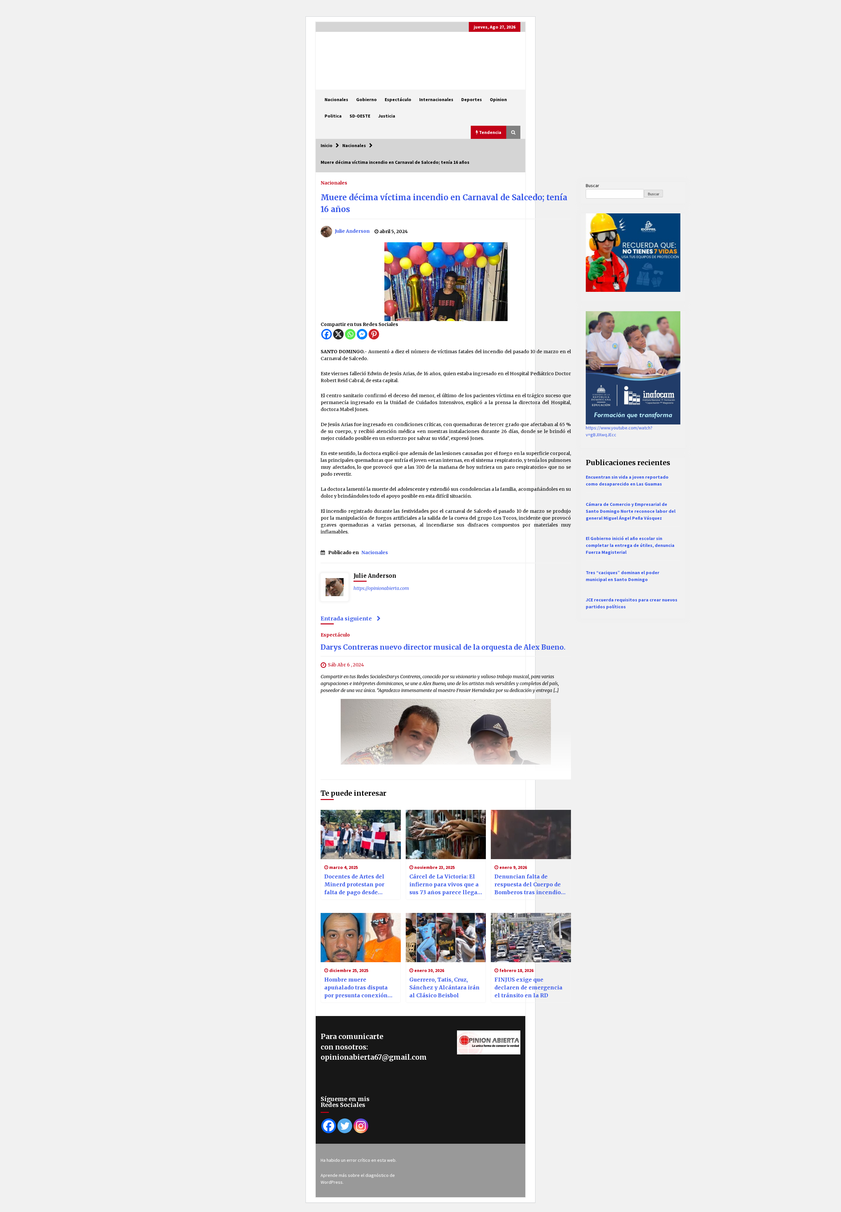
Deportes (471, 99)
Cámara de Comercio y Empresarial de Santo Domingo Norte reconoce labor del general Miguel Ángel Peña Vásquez (630, 511)
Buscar (592, 185)
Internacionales (436, 99)
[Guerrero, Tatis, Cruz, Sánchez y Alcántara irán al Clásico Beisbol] (446, 937)
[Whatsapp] (350, 334)
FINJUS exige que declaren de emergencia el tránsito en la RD (528, 987)
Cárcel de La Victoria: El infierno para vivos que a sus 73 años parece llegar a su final (444, 884)
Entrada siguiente (346, 618)
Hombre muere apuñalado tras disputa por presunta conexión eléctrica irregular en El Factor (358, 987)
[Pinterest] (374, 334)
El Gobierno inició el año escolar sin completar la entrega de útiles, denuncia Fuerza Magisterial (630, 545)
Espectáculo (398, 99)
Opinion (498, 99)
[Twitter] (344, 1125)
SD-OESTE (360, 116)
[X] (338, 334)
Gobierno (366, 99)
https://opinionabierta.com (381, 588)
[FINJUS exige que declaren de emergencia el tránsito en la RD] (531, 937)
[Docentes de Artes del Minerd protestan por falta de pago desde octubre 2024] (361, 834)
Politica (333, 116)
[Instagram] (360, 1125)
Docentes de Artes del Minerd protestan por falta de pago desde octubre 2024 (354, 884)
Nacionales (336, 99)
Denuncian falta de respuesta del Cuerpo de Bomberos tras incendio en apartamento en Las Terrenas (527, 884)
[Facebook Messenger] (362, 334)
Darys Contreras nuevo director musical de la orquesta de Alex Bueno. (443, 647)
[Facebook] (326, 334)
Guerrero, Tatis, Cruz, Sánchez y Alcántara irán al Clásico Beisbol (444, 987)
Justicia (386, 116)
